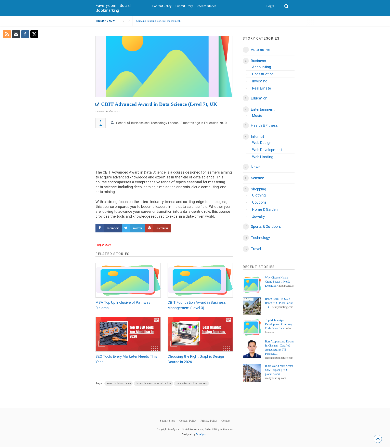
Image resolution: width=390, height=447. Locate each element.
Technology (260, 237)
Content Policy (161, 6)
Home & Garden (265, 209)
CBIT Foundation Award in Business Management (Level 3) (197, 305)
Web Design (261, 142)
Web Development (267, 150)
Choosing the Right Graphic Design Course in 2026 (196, 359)
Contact (225, 420)
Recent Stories (207, 6)
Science (257, 178)
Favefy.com (202, 434)
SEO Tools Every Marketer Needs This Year (126, 359)
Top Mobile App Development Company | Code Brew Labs (279, 324)
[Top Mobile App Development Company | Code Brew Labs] (252, 327)
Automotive (260, 50)
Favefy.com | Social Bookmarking (113, 8)
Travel (256, 249)
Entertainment (263, 109)
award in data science (118, 383)
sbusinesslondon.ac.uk (107, 111)
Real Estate (261, 88)
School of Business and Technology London (147, 123)
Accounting (261, 67)
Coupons (259, 202)
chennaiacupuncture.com (279, 357)
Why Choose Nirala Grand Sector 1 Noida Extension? (277, 281)
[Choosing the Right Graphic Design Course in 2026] (200, 334)
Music (257, 115)
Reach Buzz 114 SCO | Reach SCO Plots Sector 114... (279, 303)
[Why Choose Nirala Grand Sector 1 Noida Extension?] (252, 285)
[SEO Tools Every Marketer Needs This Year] (128, 334)
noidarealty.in (286, 285)
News (255, 167)
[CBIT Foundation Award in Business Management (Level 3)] (200, 280)
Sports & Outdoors (266, 226)
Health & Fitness (264, 125)
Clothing (259, 195)
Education (211, 123)
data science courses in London (153, 383)
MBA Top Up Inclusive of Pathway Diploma (122, 305)
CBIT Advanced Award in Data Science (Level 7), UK (159, 104)
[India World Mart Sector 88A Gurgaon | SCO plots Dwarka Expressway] (252, 373)
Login (270, 6)
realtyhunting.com (282, 307)
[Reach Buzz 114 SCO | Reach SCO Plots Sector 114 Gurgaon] (252, 306)
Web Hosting (262, 157)
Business (258, 61)
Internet (257, 136)
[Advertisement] (164, 151)
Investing (259, 81)
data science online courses (191, 383)
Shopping (258, 189)
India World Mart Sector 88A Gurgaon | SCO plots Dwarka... (279, 370)
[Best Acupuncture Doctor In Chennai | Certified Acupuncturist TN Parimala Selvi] (252, 349)
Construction (263, 74)
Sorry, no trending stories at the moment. (158, 20)
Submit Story (184, 6)
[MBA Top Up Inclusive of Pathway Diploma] (128, 280)
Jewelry (258, 216)
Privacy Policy (208, 420)
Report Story (104, 245)
